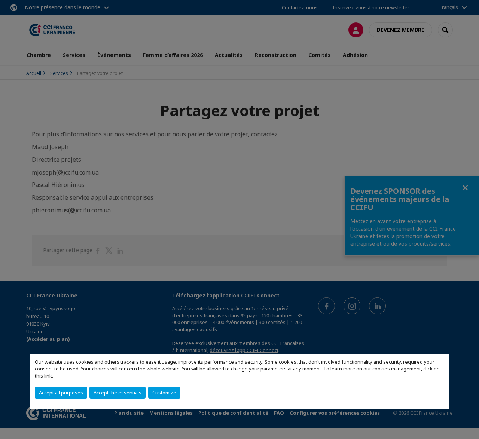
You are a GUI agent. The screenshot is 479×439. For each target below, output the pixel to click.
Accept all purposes (61, 392)
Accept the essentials (117, 392)
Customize (164, 392)
